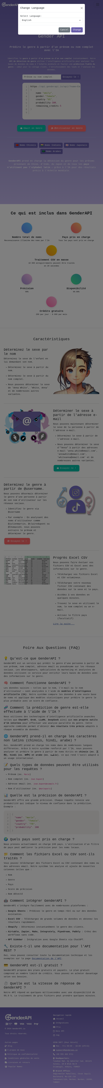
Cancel (64, 30)
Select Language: (31, 16)
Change (77, 30)
